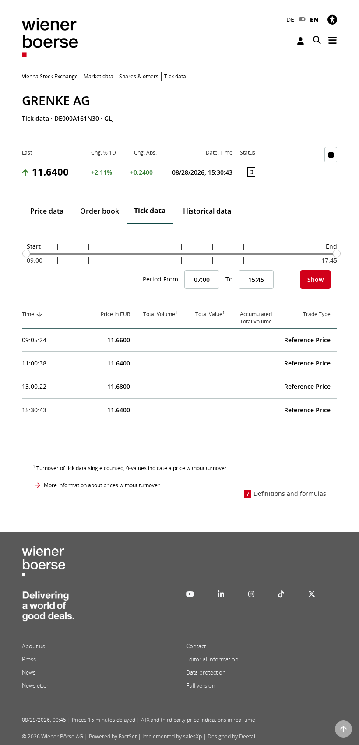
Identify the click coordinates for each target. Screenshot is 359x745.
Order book (99, 211)
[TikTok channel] (281, 594)
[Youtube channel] (190, 594)
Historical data (207, 211)
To (228, 279)
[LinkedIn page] (221, 594)
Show (315, 279)
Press (29, 659)
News (28, 672)
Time (28, 314)
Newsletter (35, 685)
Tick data (150, 210)
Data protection (206, 672)
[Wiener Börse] (50, 36)
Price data (46, 211)
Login (301, 41)
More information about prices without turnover (102, 485)
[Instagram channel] (251, 594)
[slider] (26, 253)
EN (314, 19)
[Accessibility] (332, 19)
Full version (200, 685)
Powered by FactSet (113, 736)
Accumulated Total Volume (256, 317)
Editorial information (212, 659)
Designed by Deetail (232, 736)
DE (290, 19)
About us (33, 646)
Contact (196, 646)
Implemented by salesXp (172, 736)
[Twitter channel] (311, 594)
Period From (160, 279)
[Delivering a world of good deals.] (48, 609)
